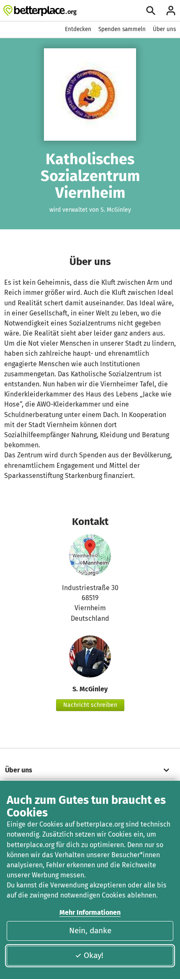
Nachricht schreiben (90, 705)
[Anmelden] (171, 10)
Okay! (93, 955)
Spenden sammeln (122, 29)
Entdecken (78, 29)
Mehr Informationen (90, 912)
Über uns (164, 29)
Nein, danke (90, 930)
